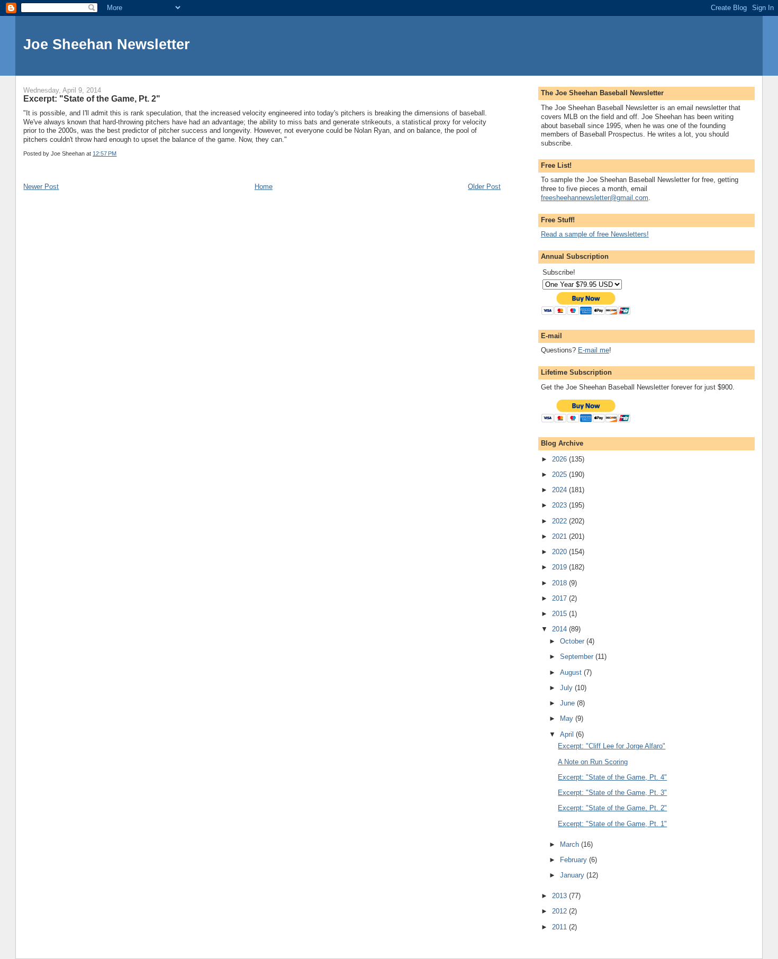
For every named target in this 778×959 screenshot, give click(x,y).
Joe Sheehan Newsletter (106, 44)
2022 (560, 521)
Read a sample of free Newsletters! (595, 234)
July (567, 688)
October (573, 641)
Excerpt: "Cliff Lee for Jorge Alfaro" (611, 746)
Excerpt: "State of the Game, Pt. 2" (612, 808)
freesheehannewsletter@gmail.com (594, 198)
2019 (560, 567)
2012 (560, 911)
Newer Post (41, 187)
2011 (560, 927)
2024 (560, 490)
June (568, 703)
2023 (560, 505)
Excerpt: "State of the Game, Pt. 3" (612, 793)
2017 (560, 598)
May (567, 718)
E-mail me (593, 350)
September (577, 657)
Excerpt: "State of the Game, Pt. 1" (612, 824)
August (572, 672)
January (573, 875)
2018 (560, 583)
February (574, 860)
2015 (560, 614)
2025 (560, 474)
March (570, 844)
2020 (560, 552)
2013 (560, 896)
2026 (560, 459)
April (568, 734)
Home (264, 187)
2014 (560, 629)
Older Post (484, 187)
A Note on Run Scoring (593, 762)
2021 (560, 536)
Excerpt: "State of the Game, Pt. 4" (612, 777)
